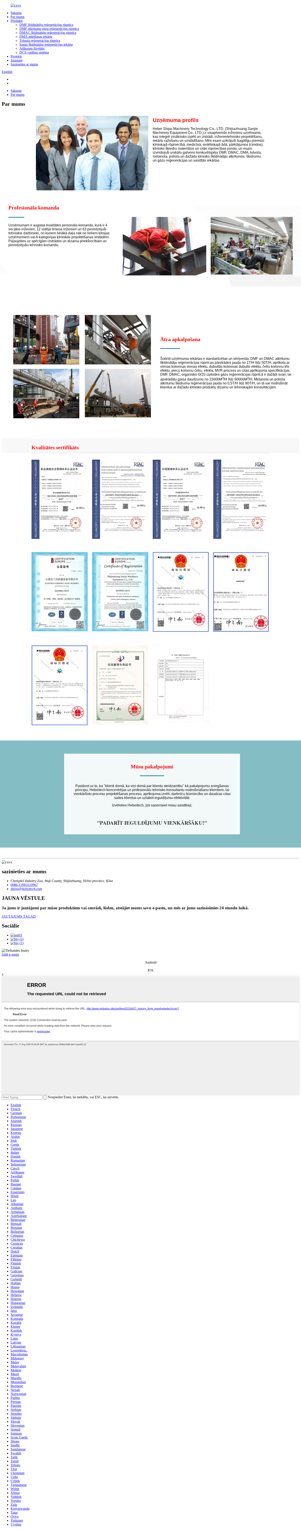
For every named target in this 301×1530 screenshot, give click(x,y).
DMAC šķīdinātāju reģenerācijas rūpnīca (47, 33)
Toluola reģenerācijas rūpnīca (39, 40)
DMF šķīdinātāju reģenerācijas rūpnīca (46, 25)
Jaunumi (16, 60)
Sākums (16, 13)
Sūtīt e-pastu (10, 954)
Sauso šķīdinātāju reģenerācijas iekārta (46, 44)
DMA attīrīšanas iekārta (35, 36)
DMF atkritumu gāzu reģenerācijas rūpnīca (49, 29)
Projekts (16, 56)
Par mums (17, 17)
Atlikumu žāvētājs (32, 48)
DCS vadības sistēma (34, 52)
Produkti (16, 21)
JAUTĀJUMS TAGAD (19, 916)
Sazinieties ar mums (24, 64)
